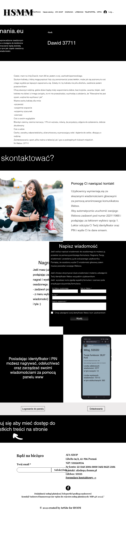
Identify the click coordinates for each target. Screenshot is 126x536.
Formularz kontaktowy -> (81, 477)
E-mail (54, 295)
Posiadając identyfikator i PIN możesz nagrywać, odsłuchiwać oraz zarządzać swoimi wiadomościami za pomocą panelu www (33, 367)
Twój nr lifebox (85, 288)
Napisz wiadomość (59, 301)
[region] (70, 33)
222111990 (113, 215)
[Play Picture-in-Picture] (106, 395)
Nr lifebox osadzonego (60, 288)
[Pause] (85, 395)
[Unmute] (89, 395)
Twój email (23, 464)
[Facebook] (68, 488)
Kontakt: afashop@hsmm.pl (81, 470)
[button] (48, 12)
